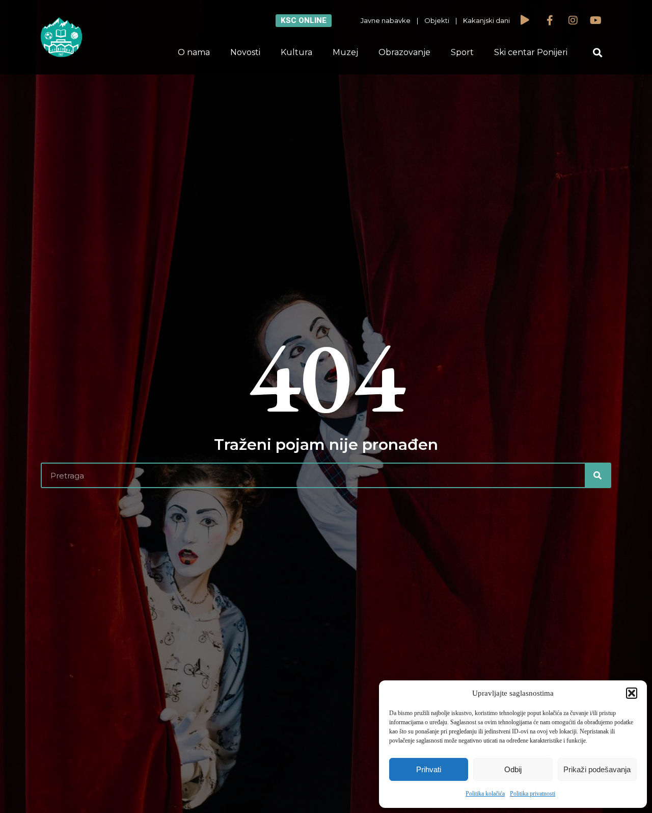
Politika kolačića (485, 793)
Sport (462, 52)
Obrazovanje (404, 52)
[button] (632, 693)
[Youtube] (596, 20)
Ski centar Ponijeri (530, 52)
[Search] (597, 475)
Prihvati (428, 769)
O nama (194, 52)
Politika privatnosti (532, 793)
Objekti (437, 20)
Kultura (296, 52)
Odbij (513, 769)
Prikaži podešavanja (597, 769)
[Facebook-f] (550, 20)
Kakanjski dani (486, 20)
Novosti (245, 52)
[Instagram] (573, 20)
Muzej (345, 52)
